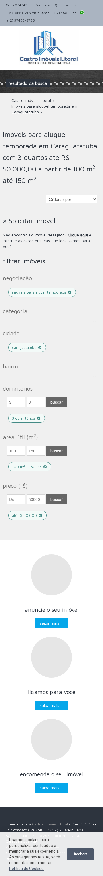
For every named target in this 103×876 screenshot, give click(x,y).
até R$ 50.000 (25, 515)
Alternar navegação (11, 40)
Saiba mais (49, 623)
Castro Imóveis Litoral (50, 824)
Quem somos (65, 5)
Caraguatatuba (24, 347)
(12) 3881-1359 (67, 12)
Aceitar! (80, 853)
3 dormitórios (24, 418)
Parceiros (43, 5)
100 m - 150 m (26, 466)
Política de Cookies (26, 868)
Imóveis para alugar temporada (39, 292)
